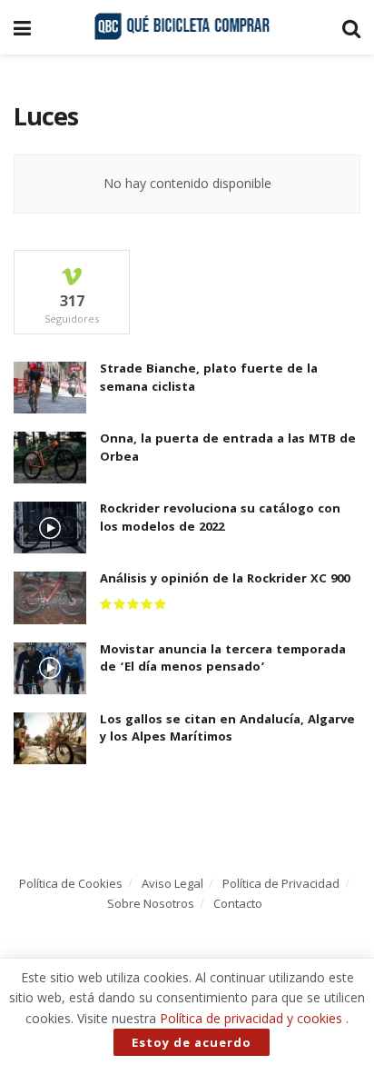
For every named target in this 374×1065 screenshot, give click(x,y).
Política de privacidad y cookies (251, 1018)
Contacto (237, 903)
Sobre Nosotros (150, 903)
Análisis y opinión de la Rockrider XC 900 (224, 580)
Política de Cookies (71, 883)
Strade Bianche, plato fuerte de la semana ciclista (209, 379)
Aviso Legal (172, 883)
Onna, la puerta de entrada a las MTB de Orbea (228, 449)
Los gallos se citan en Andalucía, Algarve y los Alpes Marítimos (227, 730)
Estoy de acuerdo (191, 1042)
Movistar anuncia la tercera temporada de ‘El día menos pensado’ (223, 660)
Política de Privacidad (281, 883)
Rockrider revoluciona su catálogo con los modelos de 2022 (220, 519)
